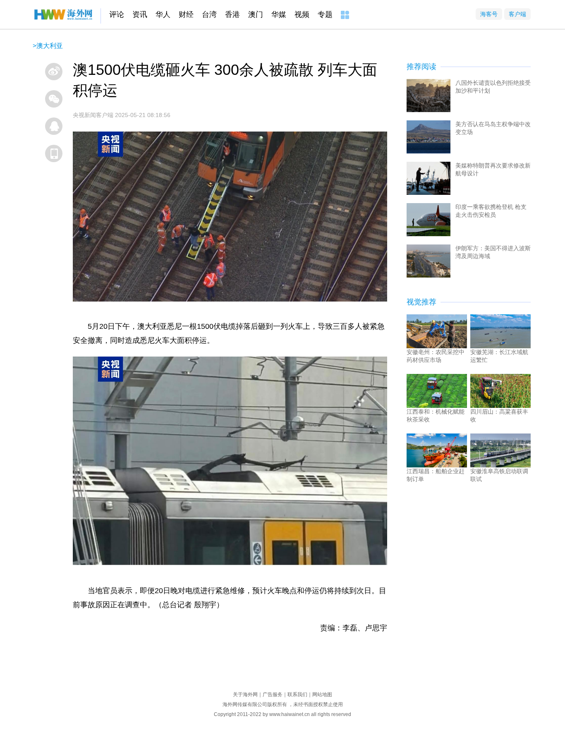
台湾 (209, 14)
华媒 (278, 14)
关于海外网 (245, 694)
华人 (163, 14)
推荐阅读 (421, 66)
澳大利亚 (49, 45)
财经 (186, 14)
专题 (325, 14)
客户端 (517, 14)
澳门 (255, 14)
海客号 (489, 14)
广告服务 (272, 694)
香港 (232, 14)
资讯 (139, 14)
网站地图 (322, 694)
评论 (116, 14)
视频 (301, 14)
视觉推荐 (421, 302)
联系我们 (297, 694)
